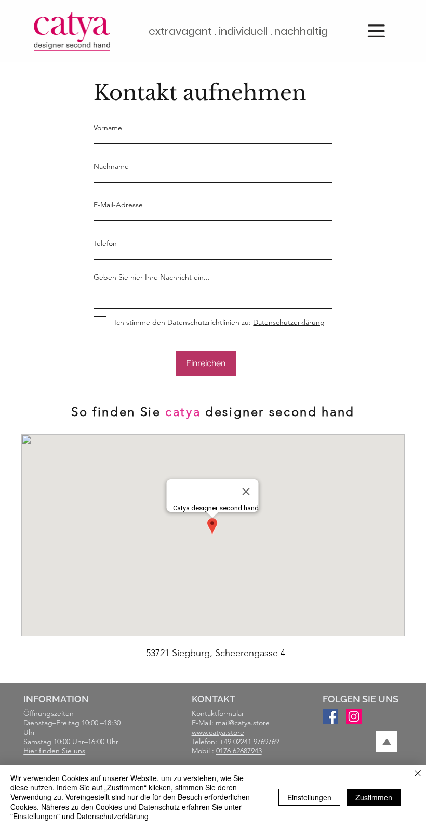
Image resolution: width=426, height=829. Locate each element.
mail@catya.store (243, 722)
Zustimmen (373, 797)
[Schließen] (417, 774)
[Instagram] (354, 716)
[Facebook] (330, 716)
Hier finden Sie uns (54, 751)
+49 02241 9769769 (249, 741)
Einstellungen (309, 797)
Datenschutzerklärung (112, 816)
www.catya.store (218, 732)
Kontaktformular (218, 713)
